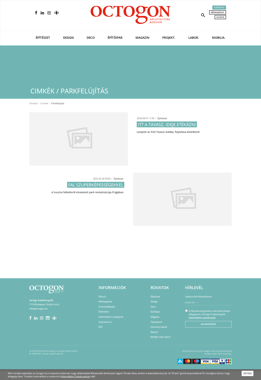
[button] (203, 15)
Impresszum (105, 322)
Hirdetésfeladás (107, 306)
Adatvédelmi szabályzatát (202, 317)
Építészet (43, 38)
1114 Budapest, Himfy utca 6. (44, 304)
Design (68, 38)
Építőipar (115, 38)
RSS (100, 327)
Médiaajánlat (217, 12)
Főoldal (33, 103)
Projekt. (168, 38)
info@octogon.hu (38, 308)
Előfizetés (219, 7)
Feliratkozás (208, 324)
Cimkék (44, 103)
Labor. (193, 38)
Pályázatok (156, 322)
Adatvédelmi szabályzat (111, 316)
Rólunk (102, 296)
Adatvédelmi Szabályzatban (75, 376)
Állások (220, 17)
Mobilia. (218, 38)
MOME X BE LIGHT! (161, 337)
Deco (91, 38)
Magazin (142, 38)
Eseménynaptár (159, 327)
